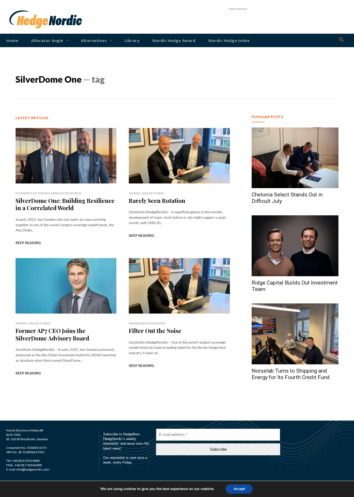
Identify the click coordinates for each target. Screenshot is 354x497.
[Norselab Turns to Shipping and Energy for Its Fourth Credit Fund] (295, 333)
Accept (239, 488)
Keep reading (28, 243)
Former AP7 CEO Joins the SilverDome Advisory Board (52, 334)
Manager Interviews (147, 323)
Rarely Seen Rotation (157, 200)
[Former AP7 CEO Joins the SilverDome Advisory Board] (66, 286)
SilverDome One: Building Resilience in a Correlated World (65, 204)
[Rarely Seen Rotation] (179, 155)
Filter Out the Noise (155, 331)
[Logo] (23, 19)
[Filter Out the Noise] (179, 286)
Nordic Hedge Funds (146, 193)
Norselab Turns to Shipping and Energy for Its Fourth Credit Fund (291, 374)
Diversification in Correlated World (48, 193)
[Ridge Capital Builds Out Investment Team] (295, 245)
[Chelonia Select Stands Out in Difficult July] (295, 157)
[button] (341, 40)
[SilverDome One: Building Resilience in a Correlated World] (66, 155)
